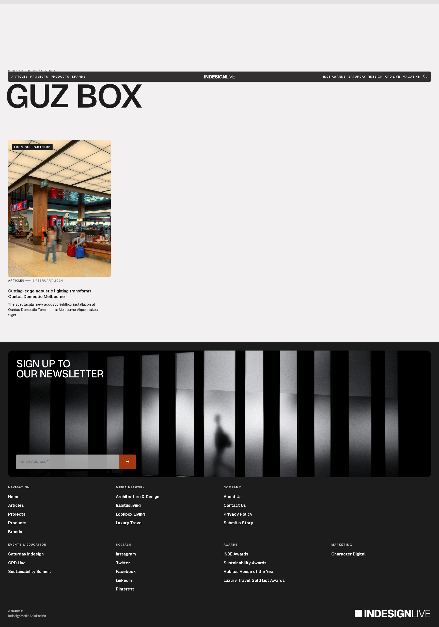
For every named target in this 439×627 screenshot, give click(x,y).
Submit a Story (238, 523)
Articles (19, 76)
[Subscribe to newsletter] (127, 462)
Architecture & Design (137, 496)
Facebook (126, 571)
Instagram (126, 554)
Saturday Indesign (26, 554)
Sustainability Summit (29, 571)
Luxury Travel (129, 523)
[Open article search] (425, 77)
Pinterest (125, 589)
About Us (233, 496)
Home (14, 496)
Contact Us (235, 505)
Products (60, 76)
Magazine (411, 76)
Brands (79, 76)
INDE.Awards (236, 554)
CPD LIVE (392, 76)
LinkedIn (124, 580)
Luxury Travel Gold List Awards (254, 580)
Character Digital (348, 554)
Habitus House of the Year (249, 571)
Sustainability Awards (245, 563)
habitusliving (128, 505)
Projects (39, 76)
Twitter (123, 563)
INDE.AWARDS (334, 76)
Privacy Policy (238, 514)
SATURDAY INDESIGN (365, 76)
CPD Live (17, 563)
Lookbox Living (130, 514)
